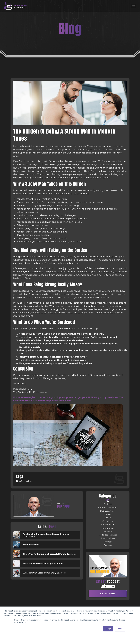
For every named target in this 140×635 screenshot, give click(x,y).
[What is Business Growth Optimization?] (16, 563)
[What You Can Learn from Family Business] (16, 573)
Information (25, 481)
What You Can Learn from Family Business (44, 573)
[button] (133, 6)
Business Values (31, 544)
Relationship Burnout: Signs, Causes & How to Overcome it (46, 535)
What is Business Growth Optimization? (43, 563)
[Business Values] (16, 544)
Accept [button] (108, 628)
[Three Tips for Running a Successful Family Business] (16, 554)
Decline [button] (120, 628)
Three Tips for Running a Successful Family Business (49, 554)
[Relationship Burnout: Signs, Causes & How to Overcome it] (16, 535)
